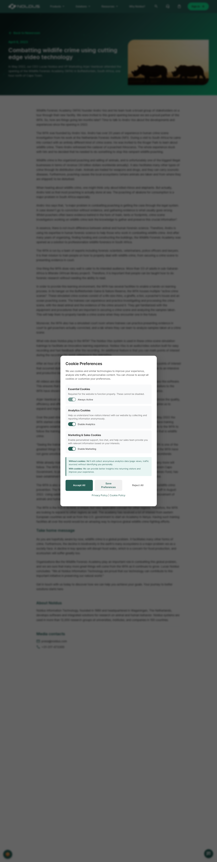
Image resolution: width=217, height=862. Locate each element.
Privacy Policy (100, 495)
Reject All (137, 485)
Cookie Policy (117, 495)
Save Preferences (108, 485)
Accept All (79, 485)
